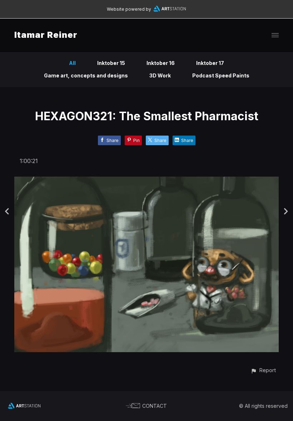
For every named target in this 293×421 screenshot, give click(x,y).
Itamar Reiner (46, 35)
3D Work (160, 75)
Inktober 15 (111, 63)
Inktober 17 (210, 63)
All (72, 63)
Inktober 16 (160, 63)
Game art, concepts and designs (86, 75)
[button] (263, 370)
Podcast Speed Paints (220, 75)
